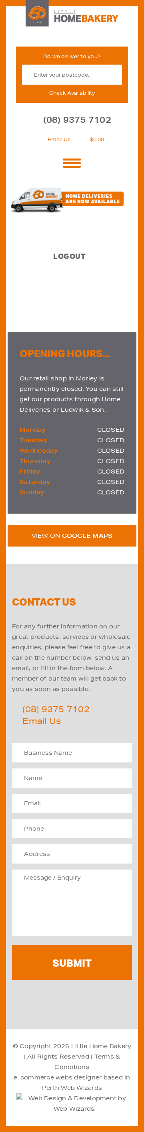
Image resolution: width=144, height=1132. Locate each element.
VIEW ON (72, 535)
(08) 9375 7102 (77, 120)
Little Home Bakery (101, 1046)
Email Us (59, 139)
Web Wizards (81, 1087)
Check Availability (72, 92)
